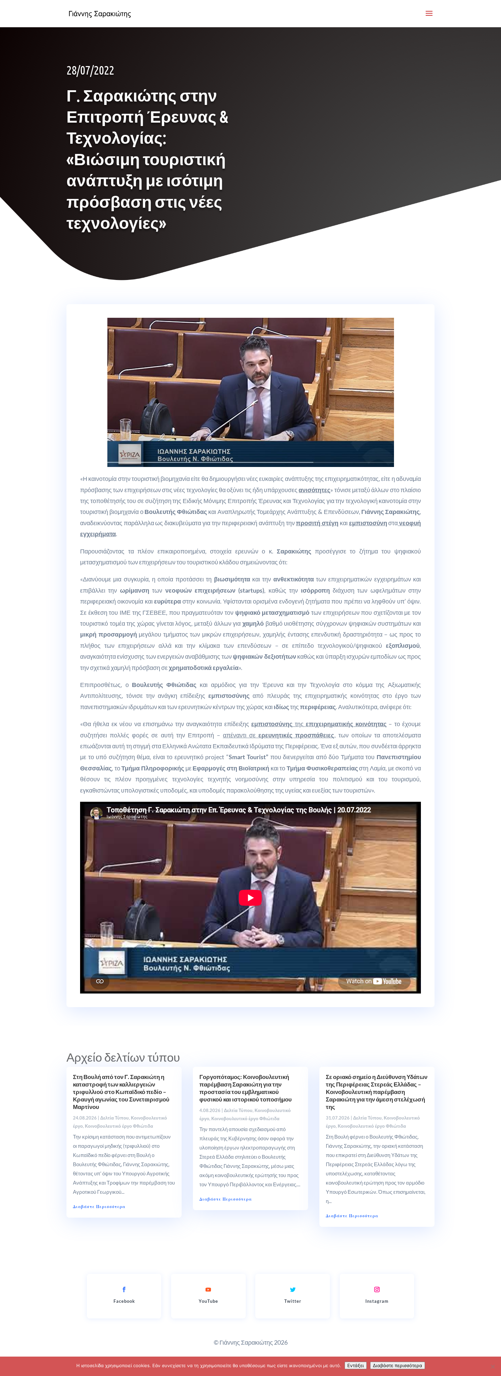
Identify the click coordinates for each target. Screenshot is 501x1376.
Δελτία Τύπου (114, 1118)
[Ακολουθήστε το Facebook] (124, 1289)
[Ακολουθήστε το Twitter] (292, 1289)
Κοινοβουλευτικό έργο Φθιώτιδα (119, 1126)
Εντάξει (355, 1365)
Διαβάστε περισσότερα (397, 1365)
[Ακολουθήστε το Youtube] (208, 1289)
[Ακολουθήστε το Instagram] (376, 1289)
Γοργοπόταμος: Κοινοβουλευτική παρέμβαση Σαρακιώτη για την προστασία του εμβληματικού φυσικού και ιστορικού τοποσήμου (245, 1088)
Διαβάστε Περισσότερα (99, 1206)
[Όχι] (492, 1366)
